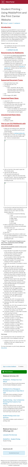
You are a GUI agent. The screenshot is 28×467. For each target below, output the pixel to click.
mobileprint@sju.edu (19, 133)
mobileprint (17, 23)
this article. (4, 348)
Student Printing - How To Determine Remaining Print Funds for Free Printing (13, 401)
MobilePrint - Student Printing (11, 439)
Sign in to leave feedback (9, 366)
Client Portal (10, 2)
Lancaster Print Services (10, 435)
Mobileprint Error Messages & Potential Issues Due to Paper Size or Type (13, 390)
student (11, 23)
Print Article (8, 372)
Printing (5, 23)
